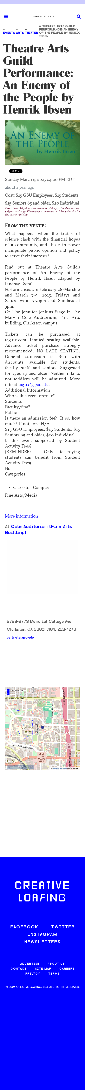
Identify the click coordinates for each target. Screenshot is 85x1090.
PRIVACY (32, 973)
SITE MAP (43, 968)
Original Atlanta (42, 17)
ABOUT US (56, 963)
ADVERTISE (29, 963)
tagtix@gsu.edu (33, 384)
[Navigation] (4, 16)
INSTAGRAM (42, 934)
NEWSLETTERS (42, 942)
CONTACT (19, 968)
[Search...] (78, 16)
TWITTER (63, 927)
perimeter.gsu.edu (20, 637)
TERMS (54, 973)
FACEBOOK (24, 927)
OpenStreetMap (60, 768)
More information (21, 516)
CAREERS (67, 968)
